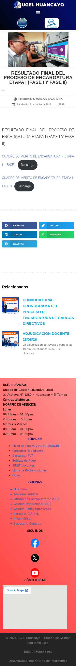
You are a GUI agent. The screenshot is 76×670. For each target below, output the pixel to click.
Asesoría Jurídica (26, 494)
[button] (38, 12)
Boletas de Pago (24, 460)
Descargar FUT (22, 456)
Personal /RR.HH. (26, 514)
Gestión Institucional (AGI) (32, 504)
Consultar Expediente (27, 451)
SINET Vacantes (23, 465)
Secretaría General (27, 523)
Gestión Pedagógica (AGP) (32, 509)
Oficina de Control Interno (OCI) (36, 499)
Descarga (27, 165)
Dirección (20, 489)
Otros (16, 475)
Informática (22, 518)
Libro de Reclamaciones (29, 470)
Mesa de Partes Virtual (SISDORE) (36, 446)
